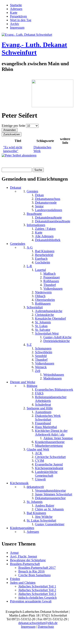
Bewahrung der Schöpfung (28, 560)
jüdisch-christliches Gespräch (37, 597)
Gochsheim (42, 262)
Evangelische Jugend (49, 464)
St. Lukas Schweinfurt (41, 520)
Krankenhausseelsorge (50, 442)
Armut (14, 552)
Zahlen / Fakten (45, 228)
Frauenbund (43, 423)
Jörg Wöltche (43, 516)
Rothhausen (51, 281)
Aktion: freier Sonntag (58, 438)
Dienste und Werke (22, 382)
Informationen (36, 225)
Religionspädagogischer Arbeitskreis (50, 399)
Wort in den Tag (20, 20)
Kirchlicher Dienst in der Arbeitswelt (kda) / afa (51, 432)
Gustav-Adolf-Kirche (57, 337)
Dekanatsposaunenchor (50, 498)
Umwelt (40, 479)
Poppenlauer (51, 277)
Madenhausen (52, 378)
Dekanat (15, 187)
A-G (30, 247)
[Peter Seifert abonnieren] (19, 155)
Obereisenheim (45, 300)
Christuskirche (44, 314)
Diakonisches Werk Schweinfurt (48, 417)
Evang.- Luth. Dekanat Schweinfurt (34, 48)
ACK (38, 453)
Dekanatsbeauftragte (48, 217)
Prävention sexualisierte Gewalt (30, 601)
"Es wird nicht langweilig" (12, 149)
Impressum (17, 27)
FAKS (39, 393)
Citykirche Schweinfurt (50, 457)
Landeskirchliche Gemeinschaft (46, 473)
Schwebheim (43, 352)
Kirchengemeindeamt (49, 468)
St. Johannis (43, 322)
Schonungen (43, 348)
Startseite (16, 5)
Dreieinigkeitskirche (56, 341)
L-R (29, 266)
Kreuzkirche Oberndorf (50, 318)
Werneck (41, 367)
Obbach (40, 296)
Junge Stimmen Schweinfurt (53, 494)
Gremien (32, 191)
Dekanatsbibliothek (47, 240)
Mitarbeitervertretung (49, 445)
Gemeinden (17, 243)
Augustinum (43, 412)
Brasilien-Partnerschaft (25, 564)
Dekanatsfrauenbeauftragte (52, 221)
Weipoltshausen (53, 374)
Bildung (32, 386)
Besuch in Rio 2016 (31, 571)
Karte (13, 12)
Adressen (16, 9)
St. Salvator (42, 329)
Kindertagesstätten (22, 528)
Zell (37, 371)
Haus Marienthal (46, 427)
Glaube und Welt (38, 449)
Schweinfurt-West (47, 333)
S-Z (29, 344)
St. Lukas (41, 326)
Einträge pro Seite (14, 125)
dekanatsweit (35, 487)
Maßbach (49, 273)
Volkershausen (52, 288)
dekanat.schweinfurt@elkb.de (38, 623)
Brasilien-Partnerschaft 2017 (37, 567)
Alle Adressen (44, 236)
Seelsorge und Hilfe (40, 408)
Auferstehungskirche (48, 311)
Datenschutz (46, 626)
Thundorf (49, 285)
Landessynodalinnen (48, 210)
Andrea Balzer (44, 505)
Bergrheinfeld (44, 255)
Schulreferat (43, 404)
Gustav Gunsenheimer (49, 524)
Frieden (15, 579)
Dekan (39, 195)
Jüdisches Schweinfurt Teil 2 (37, 590)
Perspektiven (18, 16)
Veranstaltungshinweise (50, 490)
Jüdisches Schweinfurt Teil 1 (37, 586)
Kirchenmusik (19, 483)
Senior (39, 206)
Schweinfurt (35, 307)
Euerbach (41, 258)
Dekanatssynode (46, 202)
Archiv (14, 24)
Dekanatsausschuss (47, 199)
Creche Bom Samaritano (34, 575)
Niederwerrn (43, 292)
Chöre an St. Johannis (49, 509)
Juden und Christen (22, 582)
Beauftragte (34, 213)
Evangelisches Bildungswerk (54, 389)
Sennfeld (41, 356)
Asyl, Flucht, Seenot (23, 556)
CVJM (39, 460)
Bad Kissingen (44, 251)
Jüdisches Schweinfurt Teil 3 (37, 594)
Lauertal (40, 270)
